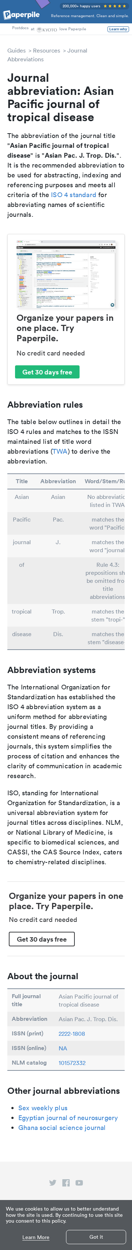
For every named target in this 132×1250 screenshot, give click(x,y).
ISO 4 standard (73, 195)
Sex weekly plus (42, 1108)
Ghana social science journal (62, 1127)
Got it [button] (96, 1237)
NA (63, 1048)
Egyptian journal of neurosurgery (68, 1118)
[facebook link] (66, 1184)
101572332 (72, 1062)
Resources (46, 50)
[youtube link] (79, 1184)
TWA (60, 451)
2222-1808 (72, 1033)
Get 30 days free (47, 372)
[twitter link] (53, 1184)
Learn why (118, 29)
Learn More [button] (36, 1237)
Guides (16, 50)
